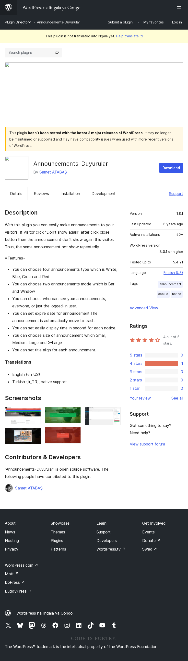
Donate (151, 540)
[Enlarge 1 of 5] (34, 413)
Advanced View (144, 307)
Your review (140, 398)
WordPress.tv (111, 549)
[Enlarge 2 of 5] (34, 434)
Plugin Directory (18, 22)
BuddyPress (18, 591)
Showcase (60, 523)
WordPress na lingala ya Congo (44, 613)
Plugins (57, 540)
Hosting (12, 540)
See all (177, 398)
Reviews (41, 193)
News (10, 532)
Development (104, 193)
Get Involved (154, 523)
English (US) (173, 273)
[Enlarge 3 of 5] (74, 413)
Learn (101, 523)
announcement (170, 284)
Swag (149, 549)
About (10, 523)
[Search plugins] (57, 52)
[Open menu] (180, 7)
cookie (163, 294)
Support (176, 193)
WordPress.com (21, 565)
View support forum (147, 444)
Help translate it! (129, 36)
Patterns (58, 549)
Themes (58, 532)
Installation (70, 193)
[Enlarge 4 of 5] (74, 433)
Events (148, 532)
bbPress (15, 582)
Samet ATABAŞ (53, 172)
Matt (12, 573)
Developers (106, 540)
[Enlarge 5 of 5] (114, 413)
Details (16, 193)
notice (176, 294)
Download (171, 168)
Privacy (11, 549)
